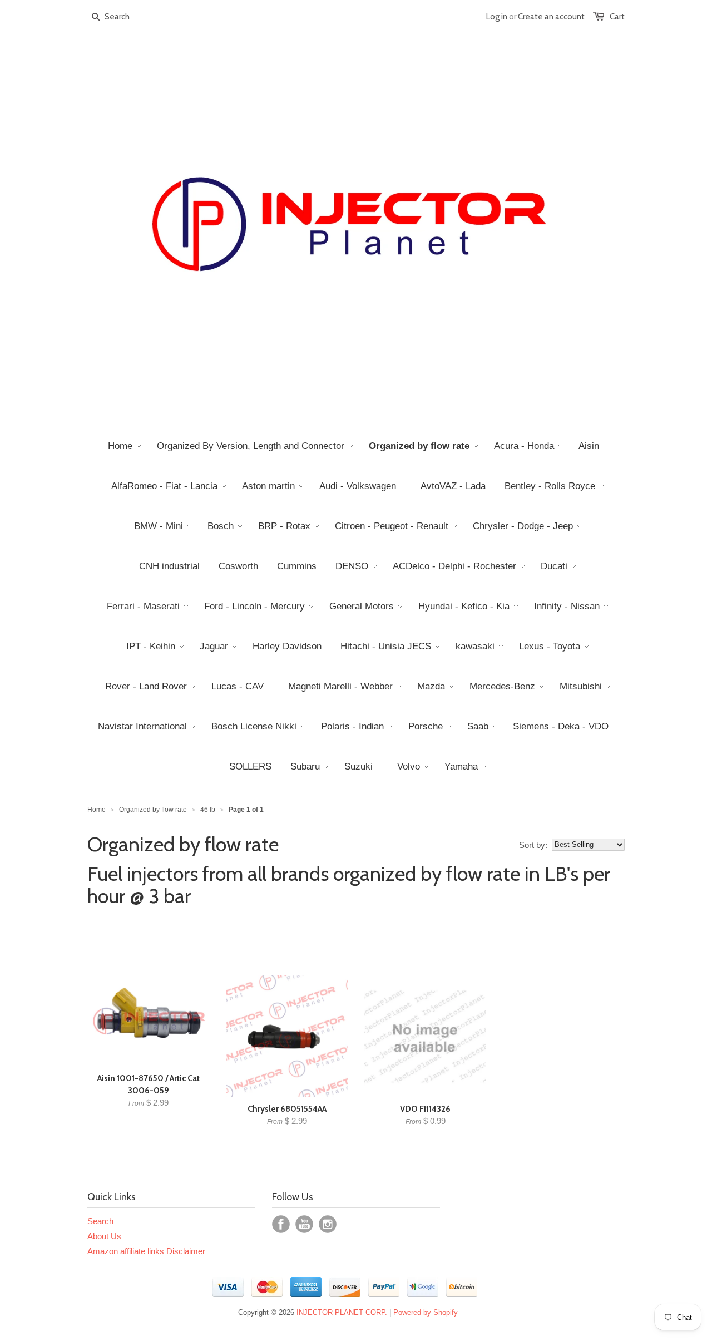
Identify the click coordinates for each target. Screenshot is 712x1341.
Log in (496, 17)
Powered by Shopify (425, 1312)
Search (100, 1221)
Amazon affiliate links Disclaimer (146, 1251)
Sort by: (533, 845)
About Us (104, 1236)
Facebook (281, 1224)
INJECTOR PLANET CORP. (341, 1312)
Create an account (551, 17)
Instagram (328, 1224)
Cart (617, 17)
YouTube (304, 1224)
